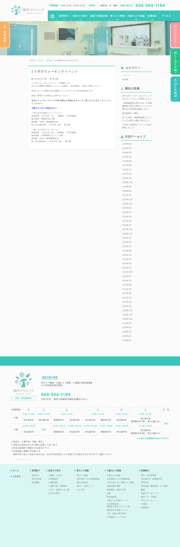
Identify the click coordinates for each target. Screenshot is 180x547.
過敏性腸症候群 (113, 486)
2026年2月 (127, 157)
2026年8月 (127, 144)
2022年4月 (127, 259)
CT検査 (144, 503)
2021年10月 (127, 272)
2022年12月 (127, 229)
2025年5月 (127, 174)
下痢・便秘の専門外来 (116, 513)
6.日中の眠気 (54, 493)
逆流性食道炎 (82, 482)
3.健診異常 (53, 482)
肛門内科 (145, 482)
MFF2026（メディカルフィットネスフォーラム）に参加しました (137, 97)
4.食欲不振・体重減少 (58, 486)
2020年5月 (127, 340)
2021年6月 (127, 285)
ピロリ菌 (80, 489)
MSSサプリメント (148, 500)
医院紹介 (64, 16)
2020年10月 (127, 319)
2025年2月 (127, 178)
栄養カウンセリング (149, 493)
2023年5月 (127, 217)
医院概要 (36, 482)
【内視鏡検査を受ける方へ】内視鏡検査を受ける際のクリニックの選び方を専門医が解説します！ (137, 106)
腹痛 (143, 489)
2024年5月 (127, 195)
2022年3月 (127, 263)
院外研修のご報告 (130, 113)
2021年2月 (127, 302)
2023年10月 (127, 204)
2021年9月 (127, 276)
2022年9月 (127, 238)
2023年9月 (127, 208)
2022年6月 (127, 251)
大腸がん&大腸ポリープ (117, 500)
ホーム (16, 470)
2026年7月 (127, 148)
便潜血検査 (111, 496)
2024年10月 (127, 182)
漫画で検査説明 (99, 16)
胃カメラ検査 (117, 16)
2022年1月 (127, 268)
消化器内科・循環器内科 (151, 478)
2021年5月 (127, 289)
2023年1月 (127, 225)
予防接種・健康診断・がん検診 (154, 486)
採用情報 (145, 507)
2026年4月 (127, 153)
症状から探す (80, 16)
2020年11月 (127, 315)
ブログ (40, 60)
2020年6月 (127, 336)
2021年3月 (127, 298)
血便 (109, 493)
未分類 (49, 60)
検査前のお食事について (117, 510)
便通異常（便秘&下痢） (117, 489)
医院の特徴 (37, 478)
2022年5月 (127, 255)
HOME (32, 60)
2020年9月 (127, 323)
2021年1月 (127, 306)
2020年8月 (127, 328)
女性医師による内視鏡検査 (88, 478)
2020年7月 (127, 332)
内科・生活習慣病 (148, 475)
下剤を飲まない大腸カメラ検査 (120, 482)
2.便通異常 (53, 478)
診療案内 (152, 16)
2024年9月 (127, 187)
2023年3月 (127, 221)
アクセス (166, 16)
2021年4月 (127, 293)
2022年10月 (127, 234)
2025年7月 (127, 170)
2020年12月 (127, 311)
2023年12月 (127, 200)
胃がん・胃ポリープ (85, 486)
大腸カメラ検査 (136, 16)
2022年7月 (127, 246)
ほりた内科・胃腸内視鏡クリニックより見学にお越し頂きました (137, 118)
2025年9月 (127, 161)
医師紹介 (36, 475)
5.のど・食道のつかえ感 (58, 489)
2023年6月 (127, 212)
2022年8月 (127, 242)
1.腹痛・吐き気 (55, 475)
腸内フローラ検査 (148, 496)
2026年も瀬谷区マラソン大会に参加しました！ (137, 126)
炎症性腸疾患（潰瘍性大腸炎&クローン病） (118, 504)
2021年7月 (127, 281)
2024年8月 (127, 191)
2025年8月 (127, 165)
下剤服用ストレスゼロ (116, 517)
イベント (126, 75)
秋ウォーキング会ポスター (45, 108)
